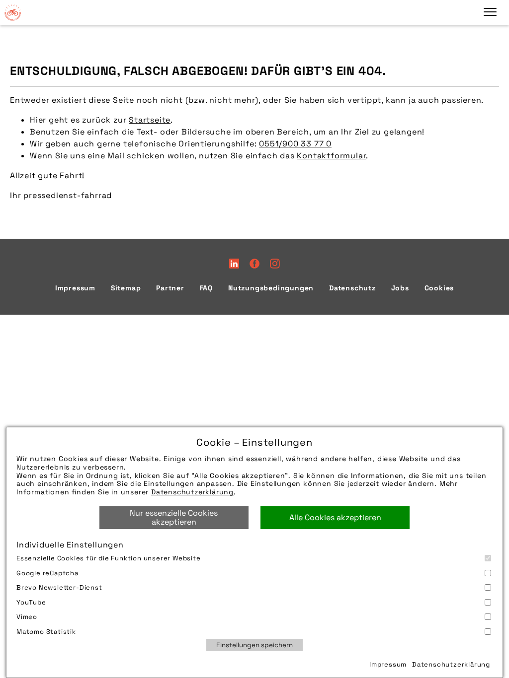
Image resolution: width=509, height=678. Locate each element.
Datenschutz (352, 287)
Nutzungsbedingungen (271, 287)
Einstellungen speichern (254, 645)
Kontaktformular (331, 155)
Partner (170, 287)
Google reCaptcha (47, 573)
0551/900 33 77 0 (295, 143)
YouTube (31, 602)
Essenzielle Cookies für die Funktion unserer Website (108, 558)
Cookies (439, 287)
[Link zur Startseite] (12, 12)
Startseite (149, 120)
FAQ (206, 287)
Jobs (400, 287)
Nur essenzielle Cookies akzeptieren (174, 517)
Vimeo (26, 616)
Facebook (254, 264)
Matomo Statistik (46, 631)
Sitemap (126, 287)
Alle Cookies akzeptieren (335, 517)
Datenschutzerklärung (192, 491)
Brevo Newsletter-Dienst (59, 587)
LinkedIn (234, 264)
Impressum (388, 664)
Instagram (275, 264)
